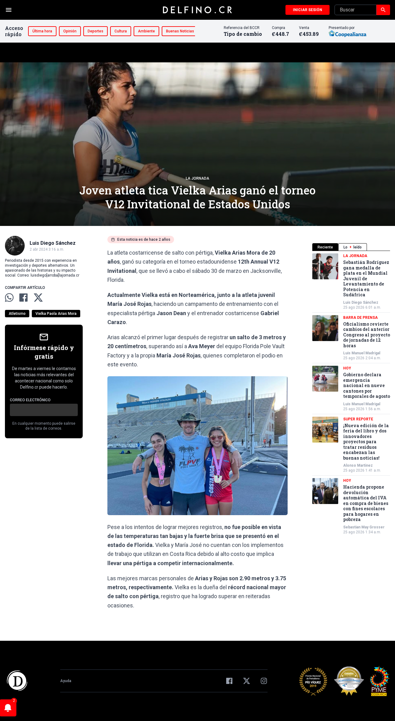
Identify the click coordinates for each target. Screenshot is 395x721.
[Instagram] (264, 681)
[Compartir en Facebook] (23, 297)
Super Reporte (358, 419)
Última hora (42, 31)
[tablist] (351, 247)
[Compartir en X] (38, 297)
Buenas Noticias (180, 31)
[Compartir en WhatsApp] (9, 297)
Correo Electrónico (30, 400)
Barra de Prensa (360, 317)
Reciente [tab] (325, 247)
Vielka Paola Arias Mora (56, 313)
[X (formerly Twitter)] (246, 681)
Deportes (95, 31)
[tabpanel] (351, 394)
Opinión (70, 31)
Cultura (120, 31)
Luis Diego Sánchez (360, 302)
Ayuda (65, 681)
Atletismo (17, 313)
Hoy (347, 368)
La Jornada (197, 178)
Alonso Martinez (358, 465)
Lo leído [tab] (352, 247)
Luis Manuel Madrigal (361, 353)
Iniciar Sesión (307, 10)
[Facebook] (229, 681)
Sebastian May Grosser (364, 527)
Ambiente (146, 31)
